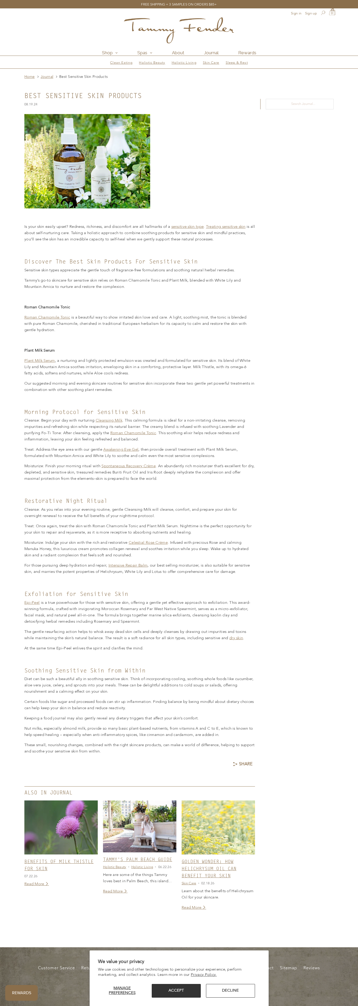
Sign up (311, 13)
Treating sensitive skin (226, 227)
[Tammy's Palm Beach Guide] (139, 826)
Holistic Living (184, 62)
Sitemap (288, 968)
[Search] (323, 13)
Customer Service (56, 968)
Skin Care (211, 62)
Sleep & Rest (237, 62)
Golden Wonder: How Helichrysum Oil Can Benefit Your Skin (209, 868)
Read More (34, 884)
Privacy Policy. (204, 975)
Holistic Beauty (152, 62)
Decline (230, 991)
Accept (176, 991)
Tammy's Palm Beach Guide (137, 859)
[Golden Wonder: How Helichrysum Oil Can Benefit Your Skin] (218, 827)
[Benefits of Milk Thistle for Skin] (61, 827)
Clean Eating (121, 62)
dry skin (236, 638)
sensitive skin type (187, 227)
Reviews (311, 968)
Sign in (296, 13)
